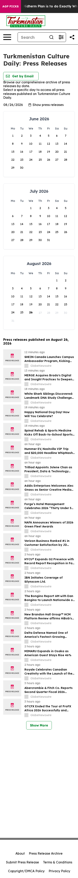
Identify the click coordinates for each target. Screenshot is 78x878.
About (20, 853)
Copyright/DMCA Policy (26, 871)
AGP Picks (10, 6)
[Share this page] (72, 37)
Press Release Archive (46, 853)
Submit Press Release (22, 862)
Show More (39, 725)
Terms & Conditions (57, 862)
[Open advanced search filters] (61, 37)
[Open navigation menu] (7, 37)
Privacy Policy (59, 871)
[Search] (51, 37)
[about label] (26, 366)
